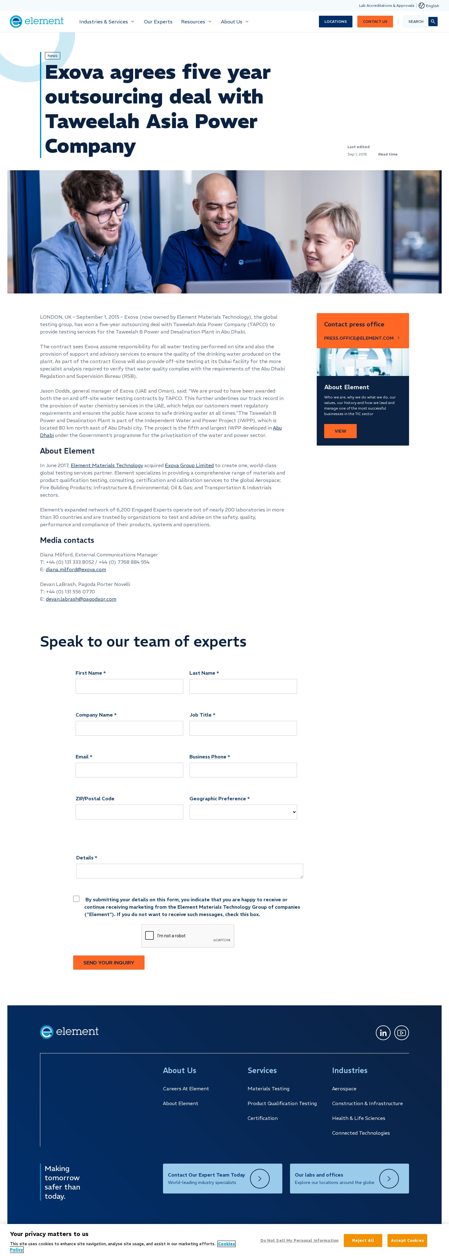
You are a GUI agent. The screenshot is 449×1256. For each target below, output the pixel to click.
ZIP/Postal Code (95, 798)
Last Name (202, 673)
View (340, 431)
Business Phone (207, 756)
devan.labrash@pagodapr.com (81, 599)
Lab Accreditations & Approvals (387, 5)
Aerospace (344, 1088)
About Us (231, 21)
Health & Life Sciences (358, 1118)
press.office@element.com (359, 338)
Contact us (375, 21)
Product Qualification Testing (282, 1103)
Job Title (200, 715)
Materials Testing (268, 1088)
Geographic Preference (217, 798)
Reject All (363, 1240)
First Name (89, 673)
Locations (335, 21)
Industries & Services (103, 21)
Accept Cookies (407, 1240)
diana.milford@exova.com (76, 569)
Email (82, 756)
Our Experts (158, 21)
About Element (180, 1103)
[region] (224, 1240)
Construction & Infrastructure (367, 1103)
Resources (193, 21)
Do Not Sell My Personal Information (299, 1240)
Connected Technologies (361, 1133)
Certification (263, 1118)
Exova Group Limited (189, 465)
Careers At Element (186, 1088)
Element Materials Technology (107, 465)
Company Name (94, 715)
